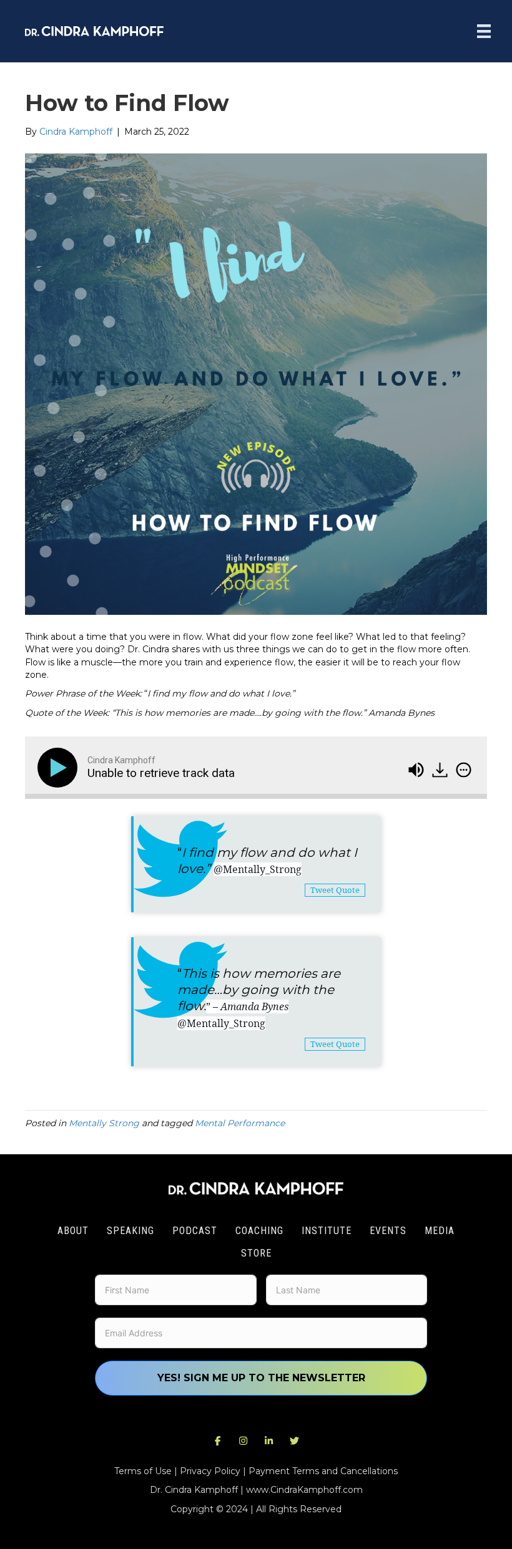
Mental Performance (240, 1123)
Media (440, 1231)
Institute (327, 1231)
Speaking (130, 1231)
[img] (464, 769)
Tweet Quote (335, 889)
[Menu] (484, 31)
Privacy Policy (210, 1471)
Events (388, 1231)
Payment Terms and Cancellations (323, 1471)
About (73, 1231)
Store (256, 1253)
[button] (218, 1441)
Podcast (194, 1231)
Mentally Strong (104, 1123)
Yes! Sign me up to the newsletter (261, 1378)
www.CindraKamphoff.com (304, 1489)
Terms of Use (143, 1471)
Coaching (259, 1231)
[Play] (60, 767)
